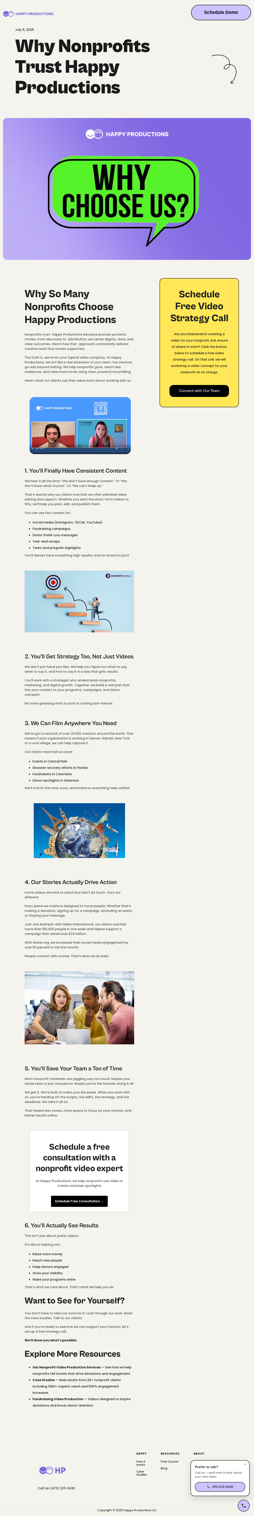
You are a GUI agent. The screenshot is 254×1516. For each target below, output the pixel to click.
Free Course (169, 1461)
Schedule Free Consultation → (79, 1201)
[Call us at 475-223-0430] (244, 1506)
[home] (28, 14)
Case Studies (141, 1473)
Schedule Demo (221, 12)
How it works (140, 1463)
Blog (164, 1468)
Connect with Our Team (199, 391)
